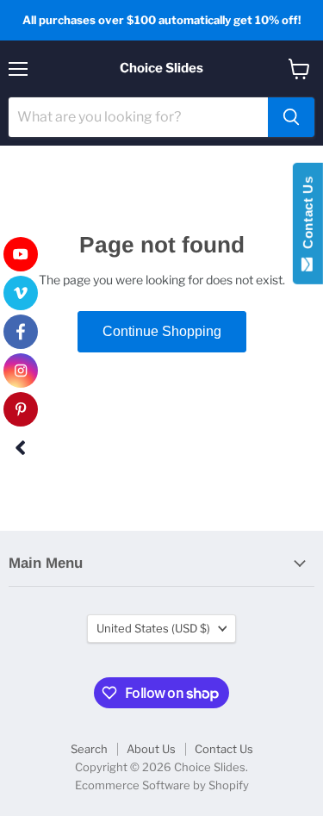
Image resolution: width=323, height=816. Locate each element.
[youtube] (20, 254)
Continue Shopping (161, 331)
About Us (151, 749)
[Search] (291, 117)
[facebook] (20, 332)
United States (153, 628)
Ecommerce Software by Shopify (162, 785)
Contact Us (224, 749)
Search (89, 749)
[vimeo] (20, 293)
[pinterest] (20, 409)
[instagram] (20, 370)
